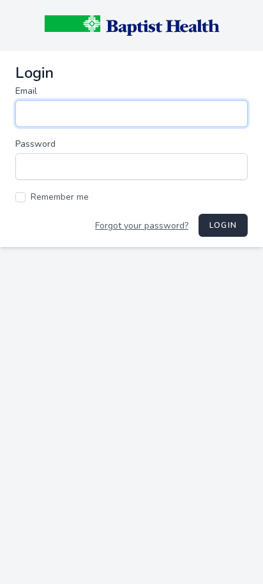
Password (35, 144)
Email (26, 91)
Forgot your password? (141, 226)
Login (223, 225)
